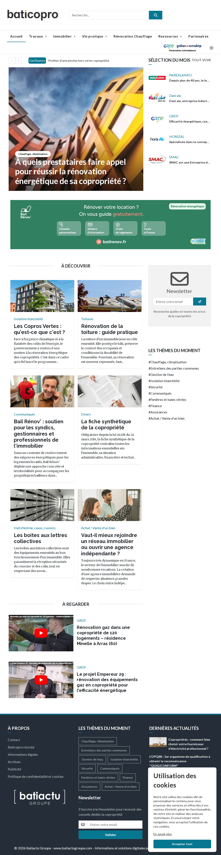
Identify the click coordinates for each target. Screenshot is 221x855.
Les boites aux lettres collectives (40, 538)
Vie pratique (93, 36)
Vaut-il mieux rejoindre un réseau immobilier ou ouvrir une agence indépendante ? (109, 544)
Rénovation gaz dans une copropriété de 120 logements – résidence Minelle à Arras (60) (103, 635)
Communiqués (24, 414)
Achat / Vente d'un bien (98, 528)
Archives (14, 762)
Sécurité (156, 387)
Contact (14, 740)
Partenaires (198, 36)
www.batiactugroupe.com (73, 848)
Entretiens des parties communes (174, 368)
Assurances (158, 412)
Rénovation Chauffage (133, 36)
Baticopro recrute (21, 747)
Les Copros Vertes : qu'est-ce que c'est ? (39, 329)
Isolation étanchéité (28, 319)
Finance (156, 406)
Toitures (87, 319)
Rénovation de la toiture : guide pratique (109, 329)
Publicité (14, 769)
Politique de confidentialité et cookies (36, 776)
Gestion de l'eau (162, 374)
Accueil (16, 36)
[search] (155, 15)
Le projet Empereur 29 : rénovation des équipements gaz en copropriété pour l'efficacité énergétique (107, 682)
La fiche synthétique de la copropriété (106, 424)
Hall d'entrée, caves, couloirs (35, 528)
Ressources (168, 36)
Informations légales (23, 754)
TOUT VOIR (201, 60)
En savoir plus (162, 834)
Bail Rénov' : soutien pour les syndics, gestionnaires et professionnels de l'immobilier (38, 434)
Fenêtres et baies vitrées (168, 399)
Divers (86, 414)
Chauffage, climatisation (32, 154)
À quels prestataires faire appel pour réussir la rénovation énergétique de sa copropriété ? (70, 171)
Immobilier (63, 36)
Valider (110, 835)
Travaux (36, 36)
